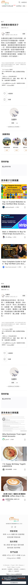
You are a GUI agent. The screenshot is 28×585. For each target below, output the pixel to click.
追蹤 (23, 34)
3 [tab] (15, 11)
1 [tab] (10, 11)
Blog (14, 567)
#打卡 (14, 555)
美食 (18, 78)
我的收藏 (20, 545)
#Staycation (11, 558)
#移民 (19, 558)
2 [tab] (13, 11)
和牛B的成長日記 (16, 147)
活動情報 (13, 80)
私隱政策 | (23, 569)
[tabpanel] (14, 10)
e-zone (18, 567)
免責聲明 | (11, 569)
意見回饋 (10, 537)
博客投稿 (17, 537)
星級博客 (21, 534)
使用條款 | (17, 569)
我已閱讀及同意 (14, 582)
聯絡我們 (17, 571)
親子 (2, 22)
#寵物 (4, 555)
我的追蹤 (10, 547)
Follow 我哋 (10, 85)
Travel (13, 565)
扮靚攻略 (7, 80)
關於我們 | (5, 569)
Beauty (22, 565)
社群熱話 (19, 6)
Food (9, 567)
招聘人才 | (11, 571)
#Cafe (23, 555)
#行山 (9, 555)
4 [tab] (17, 11)
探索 (4, 534)
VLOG (9, 534)
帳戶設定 (14, 545)
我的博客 (17, 547)
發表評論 (6, 166)
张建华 (7, 33)
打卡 (10, 78)
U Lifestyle (7, 565)
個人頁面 (7, 545)
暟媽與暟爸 (7, 147)
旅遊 (14, 78)
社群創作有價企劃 (7, 6)
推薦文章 (14, 534)
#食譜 (18, 555)
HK (17, 565)
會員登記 (24, 2)
